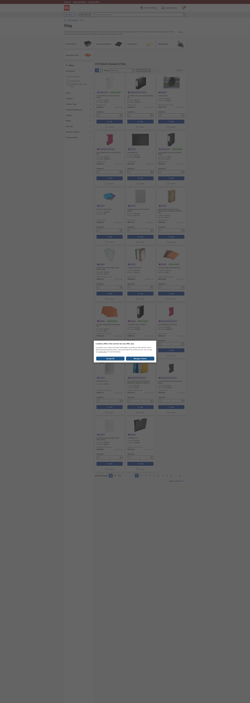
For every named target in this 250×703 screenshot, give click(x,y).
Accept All (110, 359)
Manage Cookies (140, 359)
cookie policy (102, 352)
